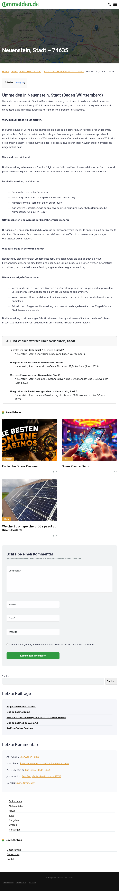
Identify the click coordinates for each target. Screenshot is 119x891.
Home (5, 71)
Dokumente (15, 801)
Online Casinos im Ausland (22, 722)
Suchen (6, 676)
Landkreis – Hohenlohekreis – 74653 (64, 71)
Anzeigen (20, 82)
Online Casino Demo (76, 466)
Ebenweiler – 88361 (30, 756)
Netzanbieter (16, 806)
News (6, 519)
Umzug (13, 824)
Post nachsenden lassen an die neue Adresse (44, 763)
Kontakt (11, 859)
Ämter (14, 71)
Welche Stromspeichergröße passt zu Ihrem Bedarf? (36, 717)
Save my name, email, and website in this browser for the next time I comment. (51, 644)
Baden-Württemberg (30, 71)
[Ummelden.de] (20, 4)
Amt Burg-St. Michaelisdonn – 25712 (41, 776)
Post (11, 815)
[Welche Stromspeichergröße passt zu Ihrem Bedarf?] (29, 500)
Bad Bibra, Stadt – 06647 (38, 770)
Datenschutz (14, 849)
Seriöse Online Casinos (20, 728)
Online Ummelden (25, 783)
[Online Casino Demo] (89, 440)
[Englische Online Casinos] (29, 440)
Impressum (13, 854)
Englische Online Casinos (20, 466)
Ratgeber (8, 459)
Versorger (14, 829)
